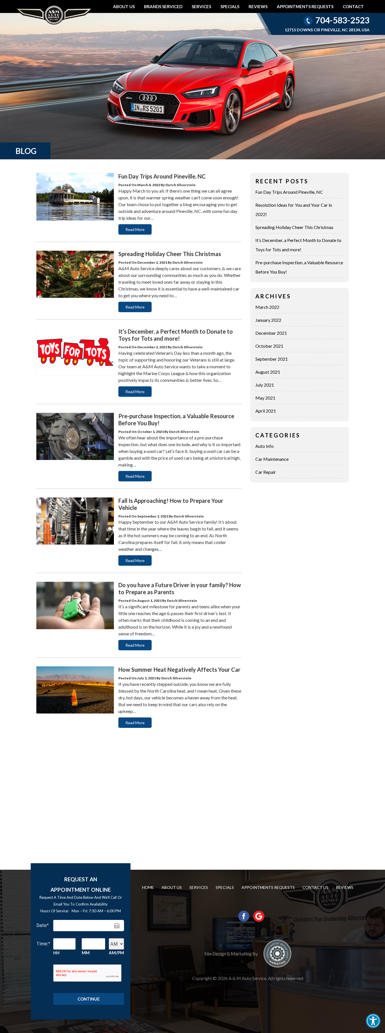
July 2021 (264, 384)
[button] (373, 1020)
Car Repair (265, 472)
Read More (135, 229)
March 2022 (267, 307)
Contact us (315, 887)
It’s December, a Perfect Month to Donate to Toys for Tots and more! (175, 335)
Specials (229, 6)
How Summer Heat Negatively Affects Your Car (179, 669)
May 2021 (265, 397)
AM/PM (116, 952)
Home (148, 887)
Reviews (258, 6)
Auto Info (264, 446)
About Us (124, 6)
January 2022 (268, 320)
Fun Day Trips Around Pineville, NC (162, 176)
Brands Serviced (163, 6)
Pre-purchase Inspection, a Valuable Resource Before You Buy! (299, 267)
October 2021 (269, 346)
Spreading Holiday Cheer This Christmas (169, 253)
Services (201, 6)
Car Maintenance (272, 459)
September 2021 (271, 359)
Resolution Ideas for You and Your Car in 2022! (293, 209)
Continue (89, 998)
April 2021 (265, 410)
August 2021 (267, 372)
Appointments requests (305, 6)
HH (56, 952)
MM (86, 952)
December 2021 (271, 333)
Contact (353, 6)
